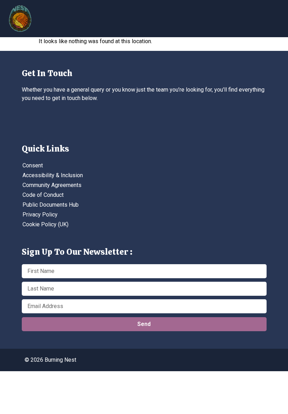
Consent (32, 165)
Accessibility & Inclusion (52, 175)
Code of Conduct (43, 195)
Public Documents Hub (50, 204)
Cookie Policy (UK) (45, 224)
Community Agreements (51, 185)
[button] (230, 16)
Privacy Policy (40, 214)
